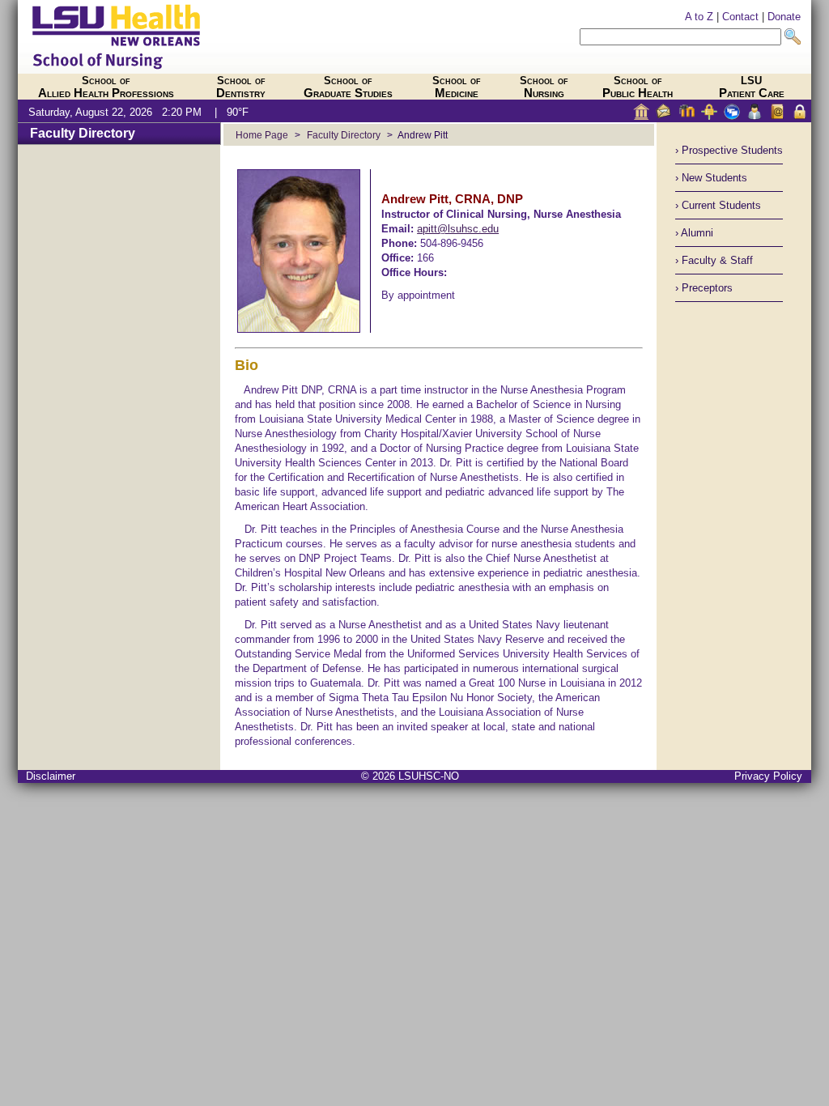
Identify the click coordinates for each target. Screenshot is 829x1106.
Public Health (637, 87)
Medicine (456, 87)
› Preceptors (704, 288)
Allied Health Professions (106, 87)
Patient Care (751, 87)
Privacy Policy (768, 776)
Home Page (262, 135)
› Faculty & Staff (714, 260)
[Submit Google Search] (792, 37)
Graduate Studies (348, 87)
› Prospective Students (729, 150)
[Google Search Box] (680, 37)
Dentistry (241, 87)
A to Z (699, 17)
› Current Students (718, 205)
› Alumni (694, 233)
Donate (784, 17)
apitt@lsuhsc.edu (458, 229)
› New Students (711, 177)
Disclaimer (50, 776)
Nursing (544, 87)
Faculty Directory (82, 133)
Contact (740, 17)
